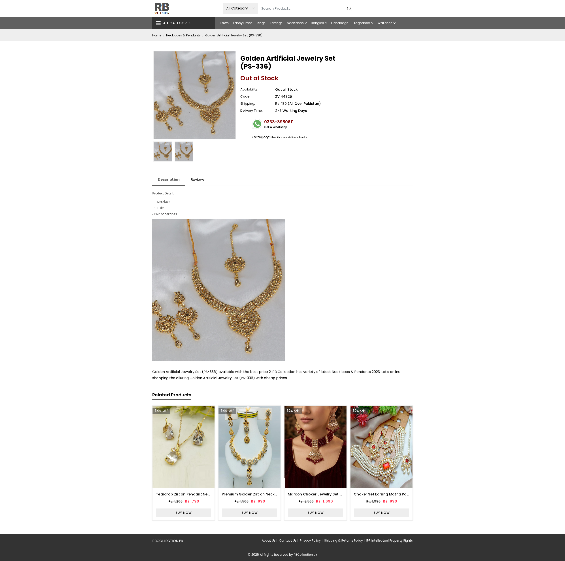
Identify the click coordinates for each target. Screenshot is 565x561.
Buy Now (183, 512)
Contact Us (287, 540)
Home (157, 35)
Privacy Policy (310, 540)
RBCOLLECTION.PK (167, 540)
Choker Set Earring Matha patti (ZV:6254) (392, 494)
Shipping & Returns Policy (343, 540)
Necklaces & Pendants (183, 35)
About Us (268, 540)
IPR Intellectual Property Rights (389, 540)
